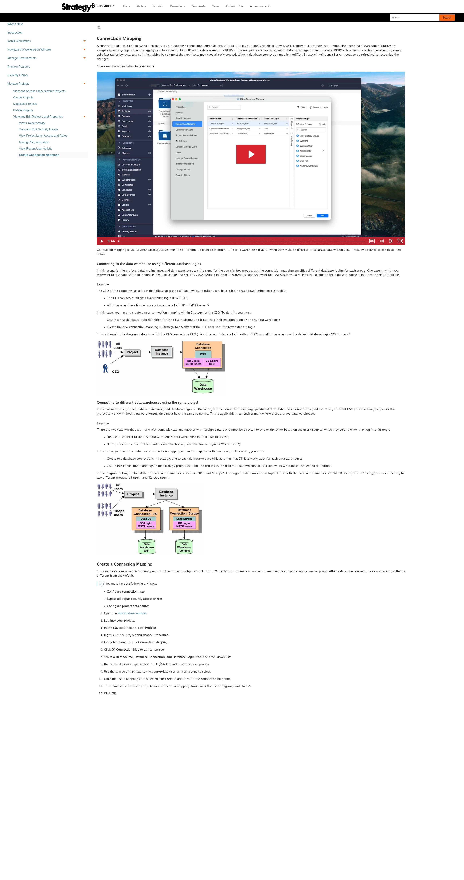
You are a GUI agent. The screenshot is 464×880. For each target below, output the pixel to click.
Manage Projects (18, 83)
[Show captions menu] (372, 241)
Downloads (198, 6)
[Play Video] (101, 241)
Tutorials (157, 6)
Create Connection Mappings (39, 154)
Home (126, 6)
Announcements (260, 6)
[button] (447, 17)
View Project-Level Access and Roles (43, 135)
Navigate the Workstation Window (29, 49)
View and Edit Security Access (38, 129)
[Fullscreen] (400, 241)
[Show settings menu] (390, 241)
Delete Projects (23, 110)
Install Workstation (19, 41)
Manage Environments (21, 58)
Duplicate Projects (25, 103)
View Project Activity (32, 123)
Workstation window (132, 613)
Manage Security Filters (34, 142)
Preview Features (18, 66)
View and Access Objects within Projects (39, 91)
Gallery (141, 6)
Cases (215, 6)
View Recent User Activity (35, 148)
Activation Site (234, 6)
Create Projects (23, 97)
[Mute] (381, 241)
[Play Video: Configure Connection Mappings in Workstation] (251, 154)
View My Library (17, 75)
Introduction (14, 32)
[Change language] (99, 27)
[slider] (242, 241)
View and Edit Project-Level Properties (38, 116)
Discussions (177, 6)
